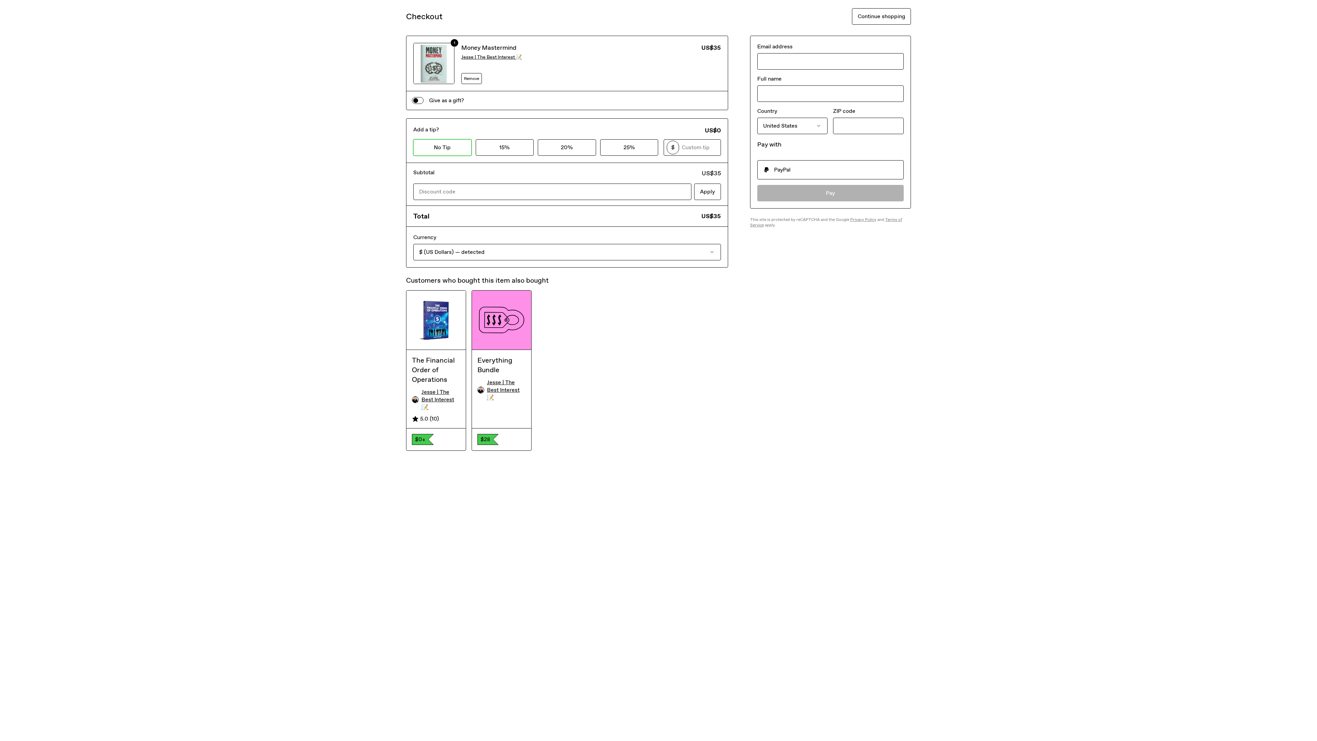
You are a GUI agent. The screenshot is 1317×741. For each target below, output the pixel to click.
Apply (707, 191)
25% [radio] (629, 147)
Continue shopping (881, 16)
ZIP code (844, 111)
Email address (775, 46)
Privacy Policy (863, 219)
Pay (830, 193)
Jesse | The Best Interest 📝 (491, 57)
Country (767, 111)
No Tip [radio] (442, 147)
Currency (424, 237)
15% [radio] (504, 147)
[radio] (830, 169)
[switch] (418, 100)
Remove (471, 78)
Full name (769, 78)
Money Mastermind (489, 47)
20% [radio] (567, 147)
